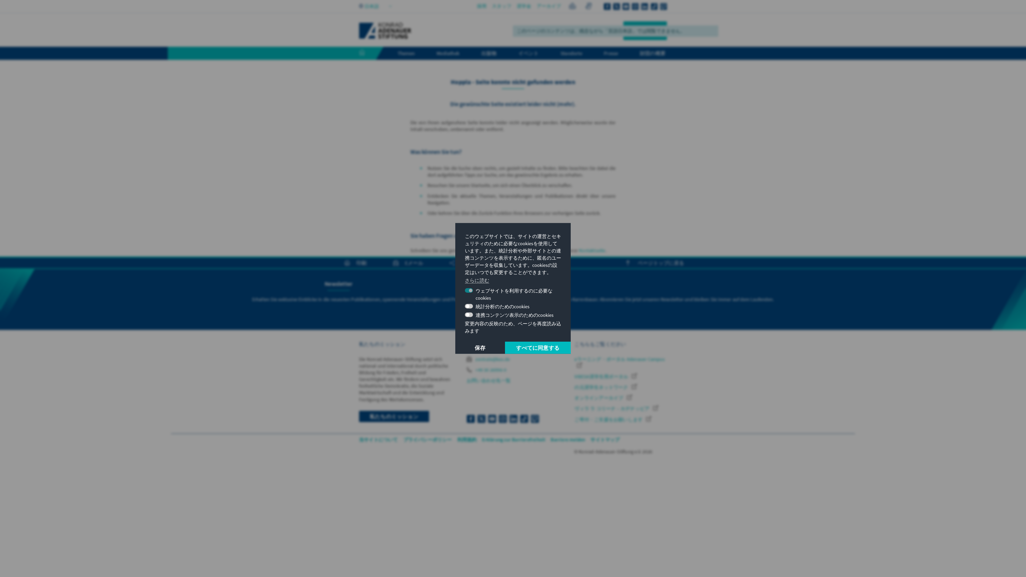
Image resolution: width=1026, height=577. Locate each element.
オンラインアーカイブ (599, 398)
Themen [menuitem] (406, 53)
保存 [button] (480, 347)
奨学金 (524, 6)
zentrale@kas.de (492, 359)
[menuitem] (367, 53)
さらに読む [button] (477, 280)
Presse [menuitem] (611, 53)
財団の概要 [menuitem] (653, 53)
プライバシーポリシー (427, 439)
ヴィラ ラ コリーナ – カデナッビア (612, 409)
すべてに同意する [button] (537, 347)
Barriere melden (568, 439)
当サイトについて (378, 439)
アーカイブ (549, 6)
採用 (482, 6)
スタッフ (501, 6)
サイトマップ (605, 439)
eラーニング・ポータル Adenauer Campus (619, 359)
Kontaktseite (592, 250)
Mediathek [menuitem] (448, 53)
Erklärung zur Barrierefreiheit (513, 439)
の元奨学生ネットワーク (601, 387)
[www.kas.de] (385, 31)
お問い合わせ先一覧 (489, 380)
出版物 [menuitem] (489, 53)
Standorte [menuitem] (571, 53)
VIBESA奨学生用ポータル (601, 376)
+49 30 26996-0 (490, 370)
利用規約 (467, 439)
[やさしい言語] (572, 7)
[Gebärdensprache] (588, 7)
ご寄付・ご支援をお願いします (609, 419)
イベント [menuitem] (528, 53)
